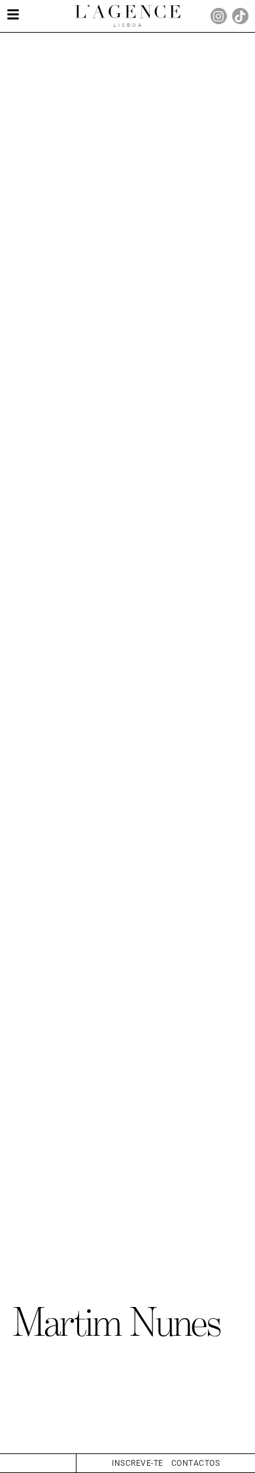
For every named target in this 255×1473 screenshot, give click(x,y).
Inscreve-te (137, 1463)
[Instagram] (219, 16)
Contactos (195, 1463)
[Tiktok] (240, 16)
